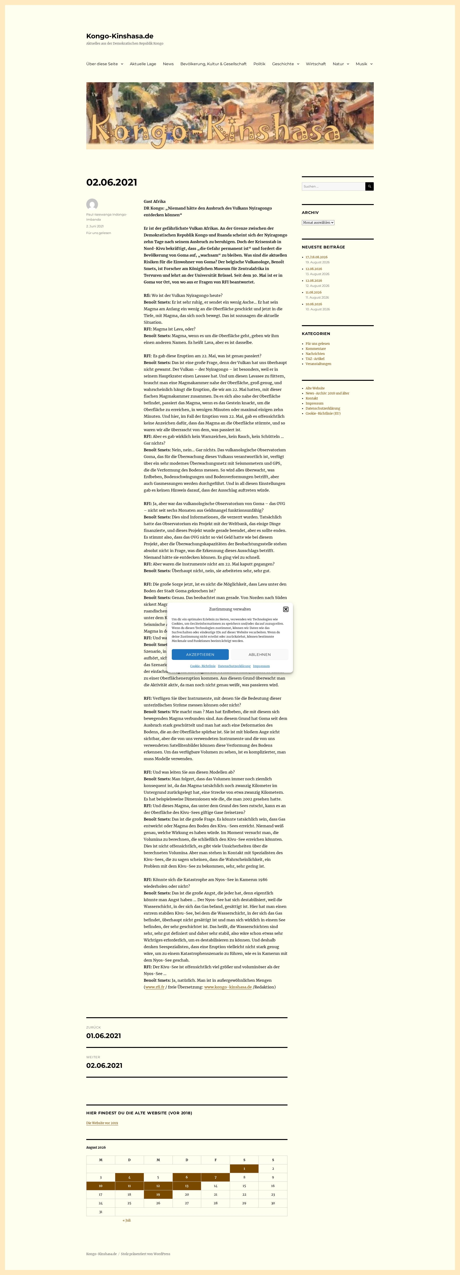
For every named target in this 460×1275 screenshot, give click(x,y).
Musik (361, 64)
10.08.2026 (314, 304)
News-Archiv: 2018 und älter (327, 393)
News (168, 64)
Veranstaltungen (318, 364)
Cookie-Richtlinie (203, 666)
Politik (259, 64)
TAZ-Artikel (315, 359)
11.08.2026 (314, 292)
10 (101, 1186)
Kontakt (312, 398)
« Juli (127, 1220)
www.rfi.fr (154, 987)
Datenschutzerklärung (234, 666)
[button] (285, 609)
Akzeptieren (200, 654)
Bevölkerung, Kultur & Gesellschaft (213, 64)
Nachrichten (315, 354)
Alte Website (315, 388)
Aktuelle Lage (143, 64)
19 (158, 1195)
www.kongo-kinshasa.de (228, 987)
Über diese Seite (102, 64)
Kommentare (316, 349)
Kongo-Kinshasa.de (120, 36)
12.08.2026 (314, 269)
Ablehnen (260, 654)
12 (158, 1186)
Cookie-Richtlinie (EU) (323, 413)
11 (129, 1186)
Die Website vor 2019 (102, 1123)
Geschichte (283, 64)
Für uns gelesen (98, 233)
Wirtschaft (316, 64)
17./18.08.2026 (317, 257)
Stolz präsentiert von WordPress (145, 1254)
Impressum (261, 666)
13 (186, 1186)
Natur (338, 64)
